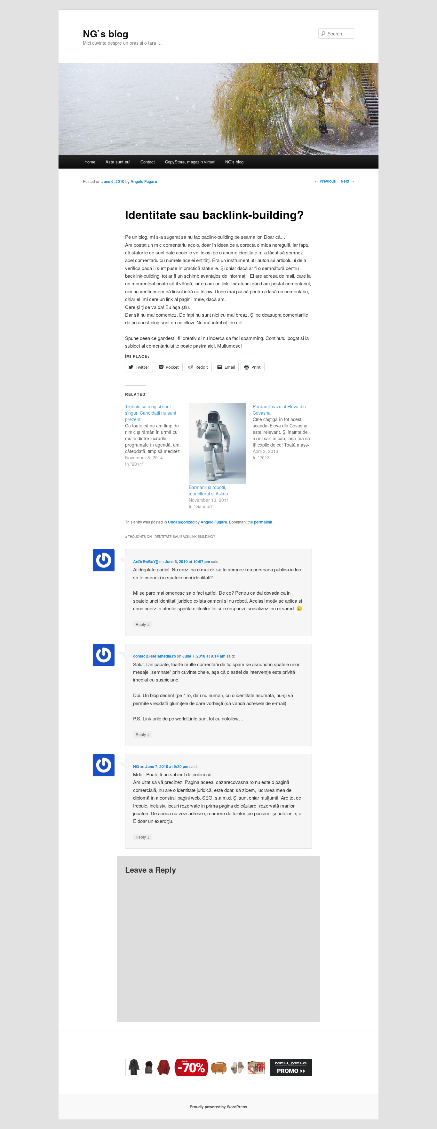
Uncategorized (181, 522)
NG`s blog (105, 33)
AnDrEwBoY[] (145, 561)
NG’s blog (234, 162)
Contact (147, 162)
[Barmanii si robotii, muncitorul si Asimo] (217, 443)
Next (347, 181)
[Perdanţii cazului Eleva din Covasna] (284, 432)
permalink (263, 522)
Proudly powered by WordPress (218, 1107)
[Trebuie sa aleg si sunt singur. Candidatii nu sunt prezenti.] (157, 435)
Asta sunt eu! (118, 162)
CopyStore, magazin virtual (190, 162)
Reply (143, 624)
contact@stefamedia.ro (154, 656)
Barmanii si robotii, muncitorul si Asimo (208, 490)
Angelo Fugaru (144, 181)
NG (136, 766)
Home (89, 162)
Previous (325, 181)
